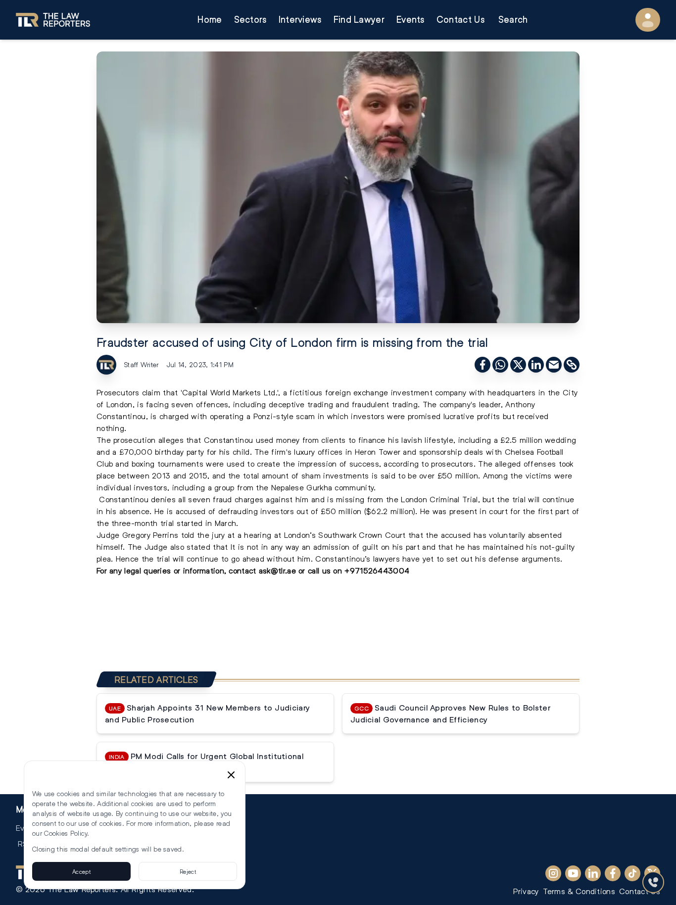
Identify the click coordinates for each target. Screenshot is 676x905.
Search (513, 19)
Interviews (300, 19)
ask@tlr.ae (277, 570)
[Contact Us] (653, 882)
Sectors (250, 19)
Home (209, 19)
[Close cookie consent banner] (231, 775)
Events (410, 19)
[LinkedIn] (593, 873)
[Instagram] (553, 873)
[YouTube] (573, 873)
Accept (81, 871)
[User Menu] (647, 20)
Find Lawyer (359, 19)
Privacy (525, 891)
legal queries (146, 570)
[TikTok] (632, 873)
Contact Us (460, 19)
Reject (188, 871)
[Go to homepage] (53, 20)
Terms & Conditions (579, 891)
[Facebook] (613, 873)
